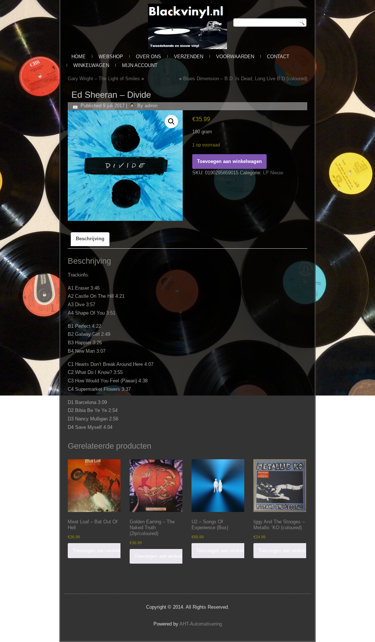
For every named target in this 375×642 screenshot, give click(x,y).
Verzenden (188, 56)
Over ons (148, 56)
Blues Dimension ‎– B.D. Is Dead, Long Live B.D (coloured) (245, 78)
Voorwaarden (235, 56)
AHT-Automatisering (200, 624)
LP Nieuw (273, 172)
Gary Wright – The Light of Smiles (104, 78)
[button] (171, 121)
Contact (278, 56)
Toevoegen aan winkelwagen (229, 161)
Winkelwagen (91, 65)
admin (151, 105)
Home (78, 56)
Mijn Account (139, 65)
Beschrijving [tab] (90, 238)
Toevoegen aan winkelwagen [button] (103, 550)
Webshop (111, 56)
